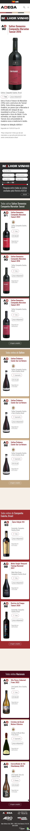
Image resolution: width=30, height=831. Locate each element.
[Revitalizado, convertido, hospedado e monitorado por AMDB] (28, 829)
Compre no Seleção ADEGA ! (12, 125)
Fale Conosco (21, 824)
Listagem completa (15, 343)
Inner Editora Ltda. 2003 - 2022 (9, 824)
